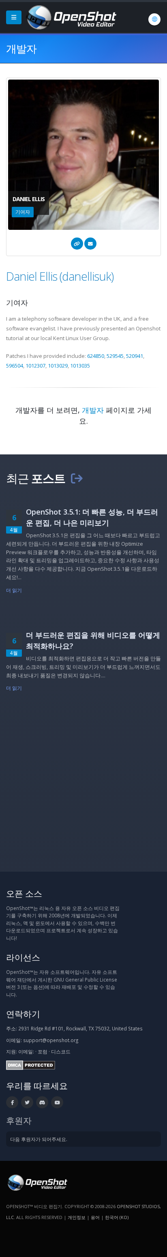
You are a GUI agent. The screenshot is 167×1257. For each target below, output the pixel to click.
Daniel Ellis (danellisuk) (59, 276)
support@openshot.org (50, 1040)
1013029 (58, 365)
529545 (115, 355)
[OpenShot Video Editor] (70, 16)
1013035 (80, 365)
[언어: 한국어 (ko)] (154, 19)
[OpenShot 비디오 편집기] (36, 1182)
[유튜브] (57, 1102)
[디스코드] (42, 1102)
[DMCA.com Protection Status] (30, 1064)
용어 (95, 1217)
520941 (134, 355)
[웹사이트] (77, 244)
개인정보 (77, 1217)
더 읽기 (14, 590)
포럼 (42, 1051)
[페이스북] (12, 1102)
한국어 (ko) (116, 1217)
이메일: (26, 1051)
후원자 (19, 1120)
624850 (95, 355)
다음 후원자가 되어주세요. (38, 1139)
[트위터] (27, 1102)
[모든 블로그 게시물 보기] (76, 478)
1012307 (35, 365)
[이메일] (90, 244)
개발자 (93, 410)
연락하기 (23, 1013)
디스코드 (61, 1051)
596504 (14, 365)
